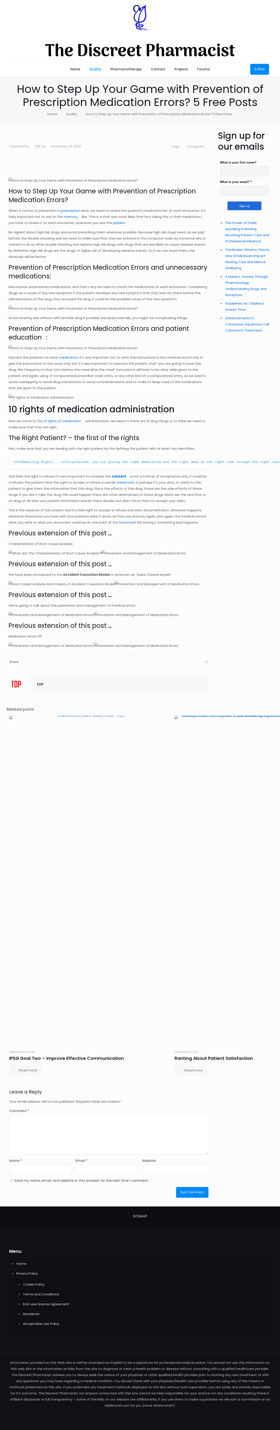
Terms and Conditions (41, 1294)
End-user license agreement (46, 1304)
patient (119, 222)
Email (81, 1160)
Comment (19, 1111)
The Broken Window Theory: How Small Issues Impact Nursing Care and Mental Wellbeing (247, 258)
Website (149, 1160)
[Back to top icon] (259, 1421)
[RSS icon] (140, 1413)
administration (142, 409)
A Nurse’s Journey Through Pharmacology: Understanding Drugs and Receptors (246, 285)
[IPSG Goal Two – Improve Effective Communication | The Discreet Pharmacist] (89, 879)
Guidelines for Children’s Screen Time (244, 306)
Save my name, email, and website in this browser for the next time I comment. (81, 1180)
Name (15, 1160)
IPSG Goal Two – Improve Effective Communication (66, 1058)
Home (52, 114)
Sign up (244, 206)
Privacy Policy (27, 1273)
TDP (38, 146)
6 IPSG (260, 69)
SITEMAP (140, 1216)
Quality (71, 114)
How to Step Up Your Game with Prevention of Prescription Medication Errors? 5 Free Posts (159, 114)
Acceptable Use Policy (41, 1323)
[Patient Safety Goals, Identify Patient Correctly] (208, 133)
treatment (125, 482)
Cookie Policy (33, 1284)
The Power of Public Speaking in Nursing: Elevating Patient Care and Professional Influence (247, 231)
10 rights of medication (62, 421)
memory (71, 216)
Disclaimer (31, 1314)
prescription (71, 210)
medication (68, 357)
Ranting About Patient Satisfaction (214, 1058)
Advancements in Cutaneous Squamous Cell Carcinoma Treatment (247, 324)
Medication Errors (37, 200)
